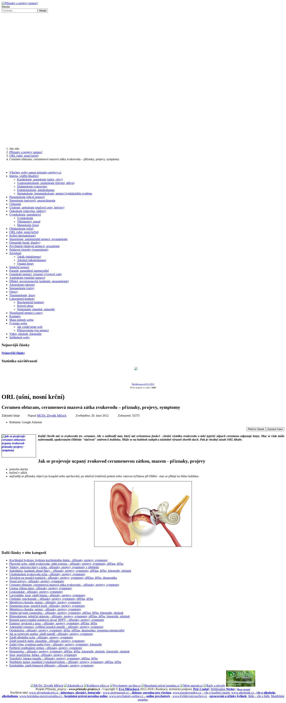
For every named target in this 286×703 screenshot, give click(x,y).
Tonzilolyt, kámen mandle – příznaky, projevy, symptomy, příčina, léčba (53, 658)
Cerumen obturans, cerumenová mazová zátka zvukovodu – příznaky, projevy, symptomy (64, 584)
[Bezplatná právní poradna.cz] (160, 685)
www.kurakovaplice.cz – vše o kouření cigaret (201, 692)
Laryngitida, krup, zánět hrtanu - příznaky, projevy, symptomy (47, 595)
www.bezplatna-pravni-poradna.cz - (63, 696)
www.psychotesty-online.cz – (139, 696)
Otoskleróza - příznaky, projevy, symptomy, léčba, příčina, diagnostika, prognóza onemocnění (66, 630)
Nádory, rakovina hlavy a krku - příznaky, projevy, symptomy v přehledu (54, 567)
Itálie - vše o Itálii (258, 696)
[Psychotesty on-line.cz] (125, 685)
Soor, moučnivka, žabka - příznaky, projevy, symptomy (43, 655)
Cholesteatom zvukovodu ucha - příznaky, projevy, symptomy (47, 574)
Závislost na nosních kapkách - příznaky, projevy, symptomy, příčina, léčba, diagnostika (63, 577)
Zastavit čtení (275, 429)
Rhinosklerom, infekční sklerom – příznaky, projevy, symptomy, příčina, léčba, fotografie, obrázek (69, 616)
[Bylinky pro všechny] (240, 685)
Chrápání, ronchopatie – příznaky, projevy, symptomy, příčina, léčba (51, 598)
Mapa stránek (243, 689)
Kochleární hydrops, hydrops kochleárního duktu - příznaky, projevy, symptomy (58, 560)
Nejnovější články (13, 353)
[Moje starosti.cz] (191, 685)
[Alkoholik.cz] (73, 685)
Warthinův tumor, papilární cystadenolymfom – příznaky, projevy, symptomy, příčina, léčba (65, 662)
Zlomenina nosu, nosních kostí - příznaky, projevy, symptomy (47, 605)
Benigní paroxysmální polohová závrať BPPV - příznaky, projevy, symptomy (56, 620)
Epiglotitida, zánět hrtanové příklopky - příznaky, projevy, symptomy (51, 665)
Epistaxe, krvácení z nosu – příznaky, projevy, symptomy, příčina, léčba (53, 623)
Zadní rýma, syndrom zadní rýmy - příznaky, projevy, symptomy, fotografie (55, 644)
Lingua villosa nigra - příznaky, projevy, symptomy (40, 588)
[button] (143, 75)
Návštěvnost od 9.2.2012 (143, 384)
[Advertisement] (143, 113)
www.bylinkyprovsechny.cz (190, 696)
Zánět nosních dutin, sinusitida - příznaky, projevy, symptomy (47, 641)
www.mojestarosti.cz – (137, 692)
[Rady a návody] (214, 685)
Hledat (6, 6)
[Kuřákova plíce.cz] (96, 685)
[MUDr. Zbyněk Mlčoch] (47, 685)
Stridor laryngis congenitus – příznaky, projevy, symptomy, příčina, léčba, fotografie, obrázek (66, 612)
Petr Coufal (201, 689)
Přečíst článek (256, 429)
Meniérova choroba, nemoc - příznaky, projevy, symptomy (45, 602)
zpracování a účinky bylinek (228, 696)
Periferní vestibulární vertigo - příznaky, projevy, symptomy (45, 648)
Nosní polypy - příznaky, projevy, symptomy (36, 581)
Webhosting (223, 689)
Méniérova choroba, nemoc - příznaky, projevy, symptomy (45, 609)
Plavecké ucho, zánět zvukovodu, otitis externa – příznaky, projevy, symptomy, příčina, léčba (66, 563)
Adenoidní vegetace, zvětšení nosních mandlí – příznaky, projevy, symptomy (56, 627)
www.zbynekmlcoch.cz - (64, 692)
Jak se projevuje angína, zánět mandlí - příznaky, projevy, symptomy (51, 634)
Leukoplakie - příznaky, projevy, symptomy (36, 591)
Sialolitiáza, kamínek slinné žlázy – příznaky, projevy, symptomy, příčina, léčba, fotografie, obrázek (70, 570)
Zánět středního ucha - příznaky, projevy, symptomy (41, 637)
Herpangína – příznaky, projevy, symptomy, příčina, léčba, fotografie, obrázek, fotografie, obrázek (69, 651)
